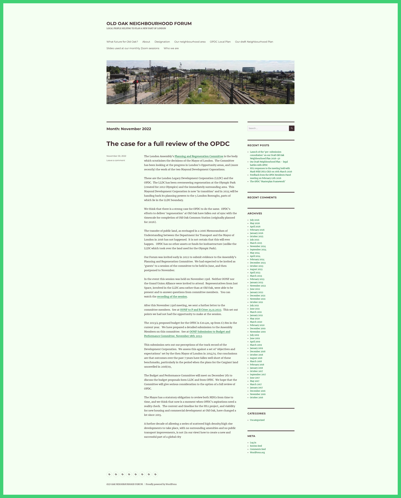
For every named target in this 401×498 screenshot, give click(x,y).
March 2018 (256, 361)
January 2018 (256, 368)
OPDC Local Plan (220, 41)
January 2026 (256, 233)
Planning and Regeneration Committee (199, 156)
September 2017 (258, 374)
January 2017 (256, 387)
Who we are (171, 48)
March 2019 (256, 345)
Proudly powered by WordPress (161, 484)
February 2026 (257, 230)
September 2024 (258, 249)
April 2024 (255, 256)
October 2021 (256, 302)
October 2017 (256, 371)
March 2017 (256, 384)
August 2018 (256, 358)
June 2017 (255, 378)
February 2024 (257, 259)
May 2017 (254, 381)
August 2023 (256, 269)
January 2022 (256, 292)
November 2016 (258, 394)
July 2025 (254, 239)
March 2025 (256, 243)
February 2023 (257, 279)
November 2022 (258, 285)
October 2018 (256, 355)
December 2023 (258, 262)
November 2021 (258, 299)
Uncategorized (257, 420)
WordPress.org (257, 452)
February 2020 (257, 325)
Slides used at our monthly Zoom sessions (133, 48)
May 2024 (255, 253)
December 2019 (258, 328)
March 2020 (256, 322)
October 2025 (256, 236)
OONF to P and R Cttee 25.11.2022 (200, 309)
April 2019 (255, 341)
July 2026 (254, 220)
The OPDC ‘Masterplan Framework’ (267, 181)
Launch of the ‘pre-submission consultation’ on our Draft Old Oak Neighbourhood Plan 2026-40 (267, 155)
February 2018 (257, 364)
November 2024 (258, 246)
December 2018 (257, 351)
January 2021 (256, 315)
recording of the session (172, 296)
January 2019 (256, 348)
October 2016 (256, 397)
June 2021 (255, 308)
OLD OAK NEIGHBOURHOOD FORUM (149, 23)
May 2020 (255, 318)
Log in (253, 442)
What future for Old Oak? (122, 41)
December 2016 (258, 391)
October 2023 (256, 266)
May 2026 (255, 223)
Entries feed (256, 446)
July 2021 (254, 305)
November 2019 (258, 331)
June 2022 (255, 289)
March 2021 (256, 312)
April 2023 (255, 272)
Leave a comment (116, 160)
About (146, 41)
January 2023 (256, 282)
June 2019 (255, 338)
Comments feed (258, 449)
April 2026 (255, 226)
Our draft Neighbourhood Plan (254, 41)
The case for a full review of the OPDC (168, 143)
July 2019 (254, 335)
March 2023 (256, 276)
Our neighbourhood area (190, 41)
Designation (162, 41)
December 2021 (257, 295)
